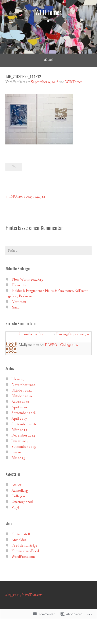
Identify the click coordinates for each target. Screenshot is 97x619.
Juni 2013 (18, 452)
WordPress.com (23, 556)
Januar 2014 (20, 441)
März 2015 (19, 430)
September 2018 (24, 413)
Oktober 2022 (22, 390)
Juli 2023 (18, 379)
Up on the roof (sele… (34, 334)
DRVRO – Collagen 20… (62, 345)
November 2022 (23, 385)
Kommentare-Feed (25, 551)
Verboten (19, 301)
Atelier (16, 485)
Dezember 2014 (23, 435)
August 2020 (20, 401)
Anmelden (19, 540)
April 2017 (19, 418)
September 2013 (24, 446)
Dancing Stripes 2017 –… (73, 334)
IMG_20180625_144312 (27, 196)
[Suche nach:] (48, 250)
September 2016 (24, 424)
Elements (19, 285)
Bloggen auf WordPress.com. (24, 594)
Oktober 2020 (22, 396)
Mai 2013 (18, 458)
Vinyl (15, 507)
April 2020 (19, 407)
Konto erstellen (22, 534)
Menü (48, 59)
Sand (15, 307)
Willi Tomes (48, 12)
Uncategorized (22, 502)
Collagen (18, 496)
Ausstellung (20, 490)
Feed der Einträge (24, 545)
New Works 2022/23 (27, 279)
